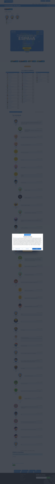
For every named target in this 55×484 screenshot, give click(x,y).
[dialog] (27, 242)
